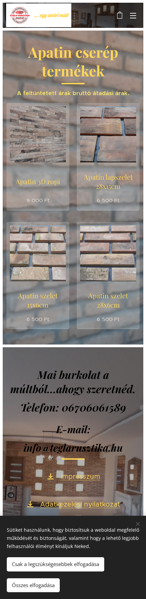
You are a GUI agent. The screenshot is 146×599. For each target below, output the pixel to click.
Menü (133, 15)
